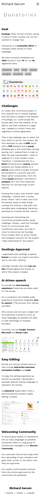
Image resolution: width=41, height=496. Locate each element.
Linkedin (30, 493)
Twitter (19, 493)
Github (10, 493)
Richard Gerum (13, 4)
